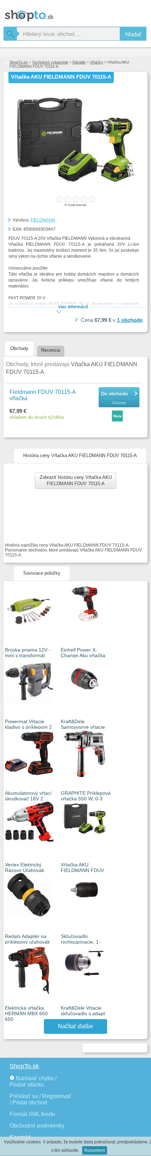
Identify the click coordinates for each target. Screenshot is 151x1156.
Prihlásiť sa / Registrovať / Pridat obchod (40, 1099)
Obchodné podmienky (36, 1126)
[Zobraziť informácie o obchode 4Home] (118, 416)
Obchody (19, 348)
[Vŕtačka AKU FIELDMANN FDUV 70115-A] (75, 189)
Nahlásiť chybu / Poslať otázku (33, 1081)
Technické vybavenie (50, 62)
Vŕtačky (96, 62)
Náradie (79, 62)
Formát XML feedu (32, 1114)
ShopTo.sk (18, 62)
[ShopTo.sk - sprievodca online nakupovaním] (49, 13)
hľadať (133, 33)
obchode (130, 320)
